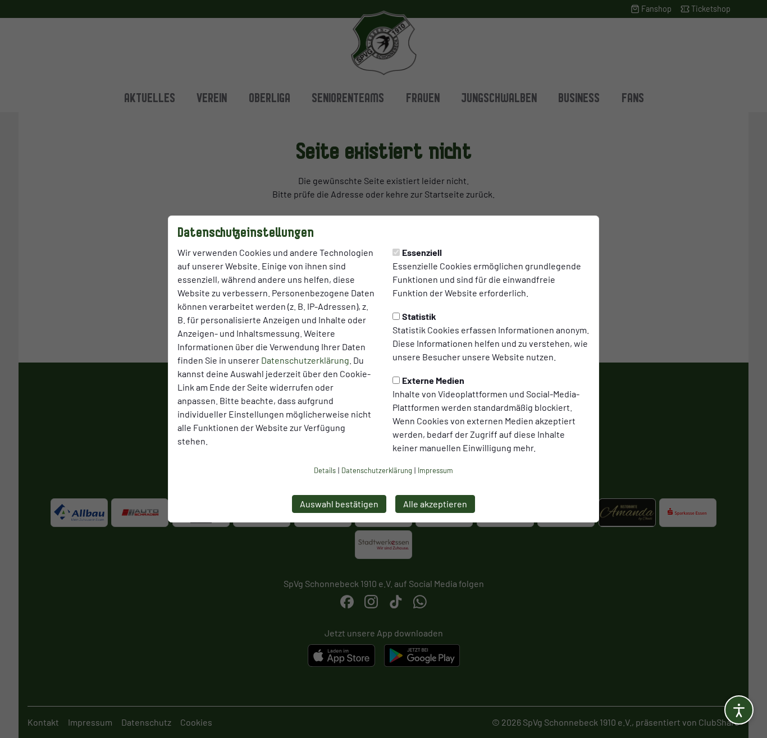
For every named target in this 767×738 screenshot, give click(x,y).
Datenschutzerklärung (305, 360)
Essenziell (422, 252)
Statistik (419, 316)
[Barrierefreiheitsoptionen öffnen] (739, 710)
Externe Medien (433, 380)
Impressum (435, 470)
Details (325, 470)
